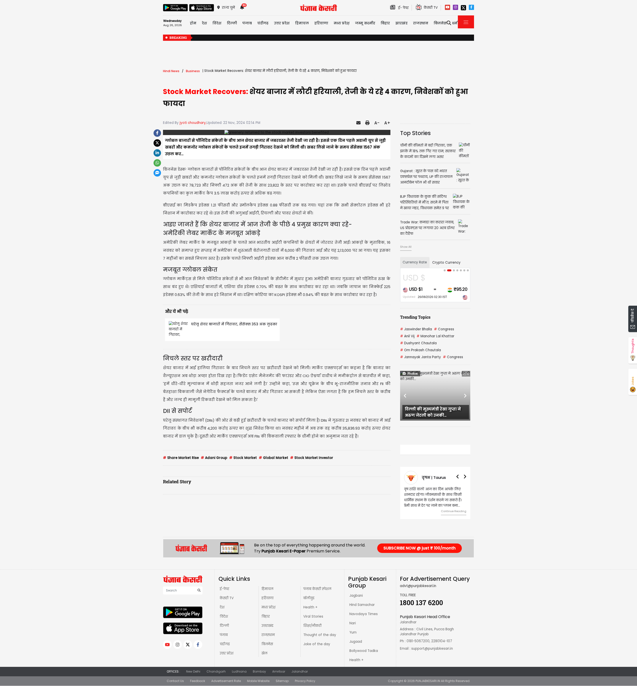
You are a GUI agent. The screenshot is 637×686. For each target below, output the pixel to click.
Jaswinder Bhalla (416, 329)
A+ (387, 123)
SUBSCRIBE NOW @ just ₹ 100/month (419, 548)
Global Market (273, 457)
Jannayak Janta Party (420, 357)
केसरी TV (227, 598)
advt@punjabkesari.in (418, 586)
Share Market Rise (181, 457)
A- (376, 123)
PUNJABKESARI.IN (428, 681)
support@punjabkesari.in (432, 648)
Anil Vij (407, 336)
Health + (310, 607)
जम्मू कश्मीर (365, 23)
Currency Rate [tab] (415, 262)
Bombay (259, 671)
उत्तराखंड (267, 625)
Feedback (197, 681)
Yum (353, 632)
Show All (406, 247)
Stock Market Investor (311, 457)
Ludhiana (239, 671)
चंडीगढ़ (225, 644)
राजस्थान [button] (420, 23)
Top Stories (415, 133)
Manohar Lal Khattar (435, 336)
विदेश (224, 616)
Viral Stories (313, 616)
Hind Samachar (362, 604)
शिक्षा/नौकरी (312, 625)
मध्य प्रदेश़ (342, 23)
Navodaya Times (363, 614)
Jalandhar (299, 671)
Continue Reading (453, 511)
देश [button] (204, 23)
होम (193, 23)
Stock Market (243, 457)
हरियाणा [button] (321, 23)
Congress (444, 329)
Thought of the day (319, 635)
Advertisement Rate (226, 681)
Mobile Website (258, 681)
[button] (405, 396)
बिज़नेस (267, 644)
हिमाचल (267, 589)
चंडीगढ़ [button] (262, 23)
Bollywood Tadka (363, 650)
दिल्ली (232, 23)
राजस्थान (268, 635)
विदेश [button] (216, 23)
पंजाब (224, 635)
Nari (352, 623)
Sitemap (282, 681)
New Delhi (193, 671)
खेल (264, 653)
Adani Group (214, 457)
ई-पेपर (224, 589)
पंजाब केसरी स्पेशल (317, 589)
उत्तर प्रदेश (282, 23)
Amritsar (278, 671)
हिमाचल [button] (302, 23)
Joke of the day (316, 644)
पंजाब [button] (247, 23)
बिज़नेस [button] (440, 23)
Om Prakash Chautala (420, 350)
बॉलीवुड (309, 598)
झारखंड (401, 23)
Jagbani (356, 595)
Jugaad (355, 641)
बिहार (385, 23)
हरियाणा (267, 598)
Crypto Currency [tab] (446, 262)
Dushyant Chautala (418, 343)
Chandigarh (216, 671)
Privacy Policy (305, 681)
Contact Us (175, 681)
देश (222, 607)
